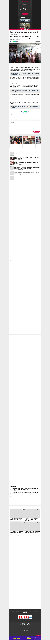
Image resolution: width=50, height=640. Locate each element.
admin (11, 39)
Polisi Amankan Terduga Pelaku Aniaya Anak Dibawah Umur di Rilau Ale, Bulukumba (25, 493)
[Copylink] (17, 41)
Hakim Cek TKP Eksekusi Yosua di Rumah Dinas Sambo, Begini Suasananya (25, 502)
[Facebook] (10, 41)
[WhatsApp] (14, 41)
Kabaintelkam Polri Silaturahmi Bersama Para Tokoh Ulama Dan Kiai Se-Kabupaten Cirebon (25, 496)
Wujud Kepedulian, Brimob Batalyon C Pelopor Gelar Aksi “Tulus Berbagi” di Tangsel (15, 146)
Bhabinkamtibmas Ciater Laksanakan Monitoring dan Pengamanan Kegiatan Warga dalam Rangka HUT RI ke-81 (27, 168)
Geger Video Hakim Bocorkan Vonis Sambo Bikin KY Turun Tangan (16, 532)
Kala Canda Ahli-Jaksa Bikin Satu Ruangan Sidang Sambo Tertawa (16, 519)
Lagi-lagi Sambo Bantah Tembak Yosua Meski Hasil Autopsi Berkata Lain (32, 532)
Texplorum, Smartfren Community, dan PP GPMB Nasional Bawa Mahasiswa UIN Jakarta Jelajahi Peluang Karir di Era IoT (25, 489)
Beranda (11, 34)
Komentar (38, 41)
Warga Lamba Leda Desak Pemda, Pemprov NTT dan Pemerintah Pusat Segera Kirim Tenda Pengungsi (26, 173)
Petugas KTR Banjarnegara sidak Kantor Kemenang (24, 153)
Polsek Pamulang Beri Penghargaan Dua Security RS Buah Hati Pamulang (28, 145)
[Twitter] (12, 41)
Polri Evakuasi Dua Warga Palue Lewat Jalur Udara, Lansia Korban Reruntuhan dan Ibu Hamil (26, 178)
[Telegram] (15, 41)
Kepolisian (15, 34)
